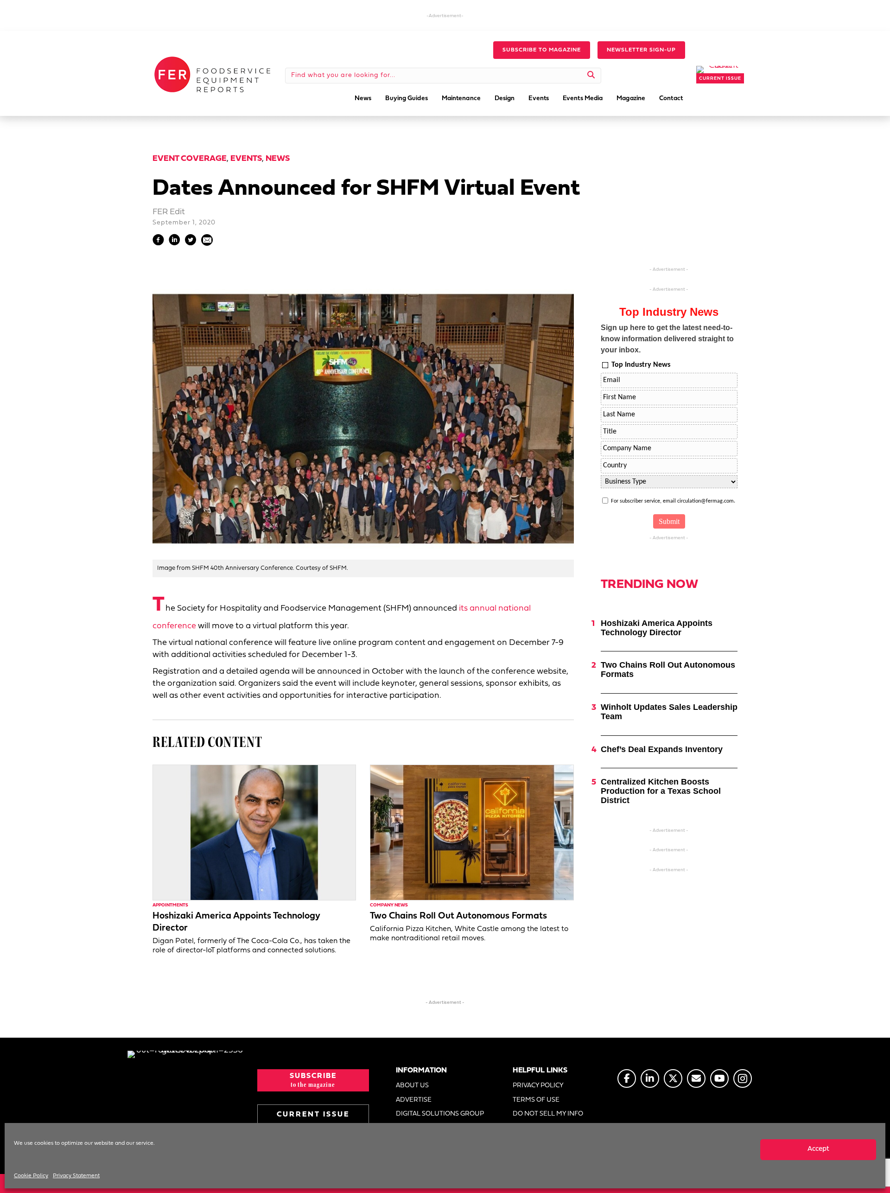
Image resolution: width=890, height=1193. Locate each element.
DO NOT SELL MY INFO (548, 1113)
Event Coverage (190, 158)
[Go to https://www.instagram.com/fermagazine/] (742, 1078)
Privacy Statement (76, 1176)
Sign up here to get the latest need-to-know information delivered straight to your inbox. (667, 339)
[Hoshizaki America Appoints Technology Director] (254, 832)
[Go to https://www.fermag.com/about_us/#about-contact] (696, 1078)
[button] (541, 50)
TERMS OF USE (536, 1100)
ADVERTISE (414, 1100)
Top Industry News (640, 365)
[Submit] (591, 75)
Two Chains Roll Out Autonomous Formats (458, 916)
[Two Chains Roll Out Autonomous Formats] (471, 832)
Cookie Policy (31, 1176)
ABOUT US (412, 1085)
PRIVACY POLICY (538, 1085)
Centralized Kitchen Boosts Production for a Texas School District (661, 791)
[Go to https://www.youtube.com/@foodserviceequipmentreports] (719, 1078)
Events (246, 158)
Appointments (170, 905)
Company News (389, 905)
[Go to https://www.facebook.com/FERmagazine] (626, 1078)
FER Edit (169, 212)
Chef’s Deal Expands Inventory (662, 749)
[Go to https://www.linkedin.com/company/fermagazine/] (650, 1078)
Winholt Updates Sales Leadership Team (669, 711)
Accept (818, 1149)
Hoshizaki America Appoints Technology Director (656, 628)
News (278, 158)
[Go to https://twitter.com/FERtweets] (673, 1078)
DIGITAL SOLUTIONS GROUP (440, 1113)
